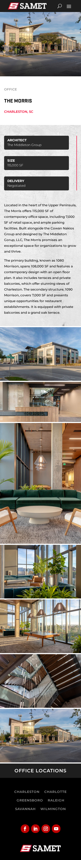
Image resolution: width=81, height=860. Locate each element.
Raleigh (56, 800)
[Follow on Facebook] (25, 828)
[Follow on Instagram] (45, 828)
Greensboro (30, 800)
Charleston (27, 792)
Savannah (25, 809)
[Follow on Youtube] (56, 828)
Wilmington (53, 809)
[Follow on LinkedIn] (35, 828)
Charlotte (55, 792)
